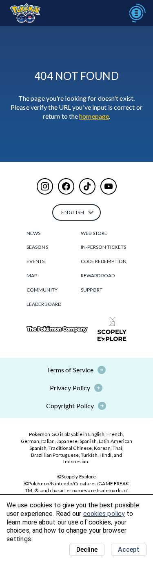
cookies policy (104, 514)
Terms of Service (70, 370)
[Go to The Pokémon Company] (57, 329)
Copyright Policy (70, 405)
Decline (87, 549)
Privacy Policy (70, 388)
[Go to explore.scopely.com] (112, 329)
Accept (129, 549)
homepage (94, 116)
